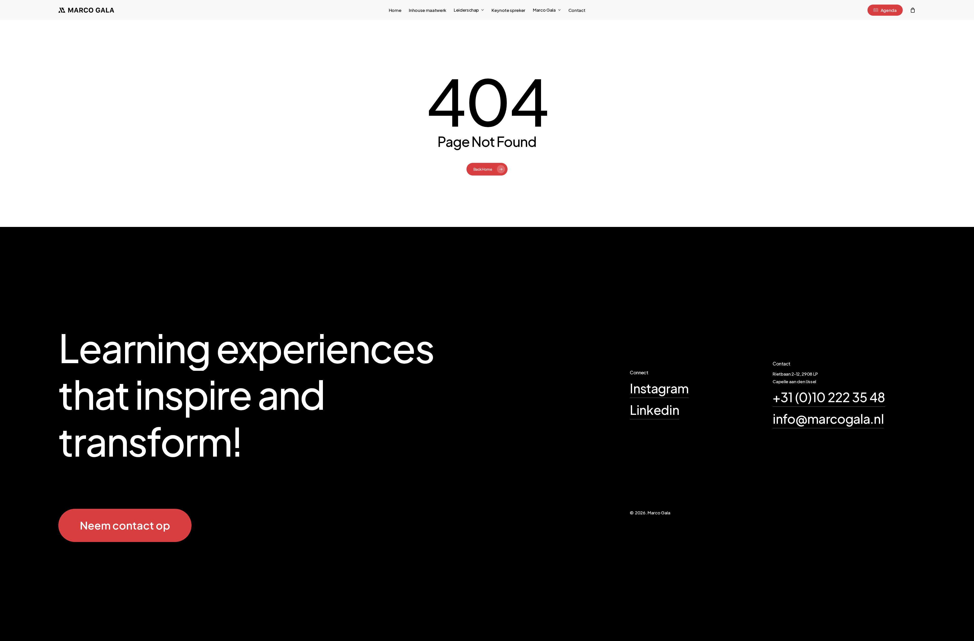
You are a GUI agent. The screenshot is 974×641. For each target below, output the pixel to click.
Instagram (659, 388)
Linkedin (654, 410)
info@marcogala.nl (828, 418)
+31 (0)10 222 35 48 (829, 397)
